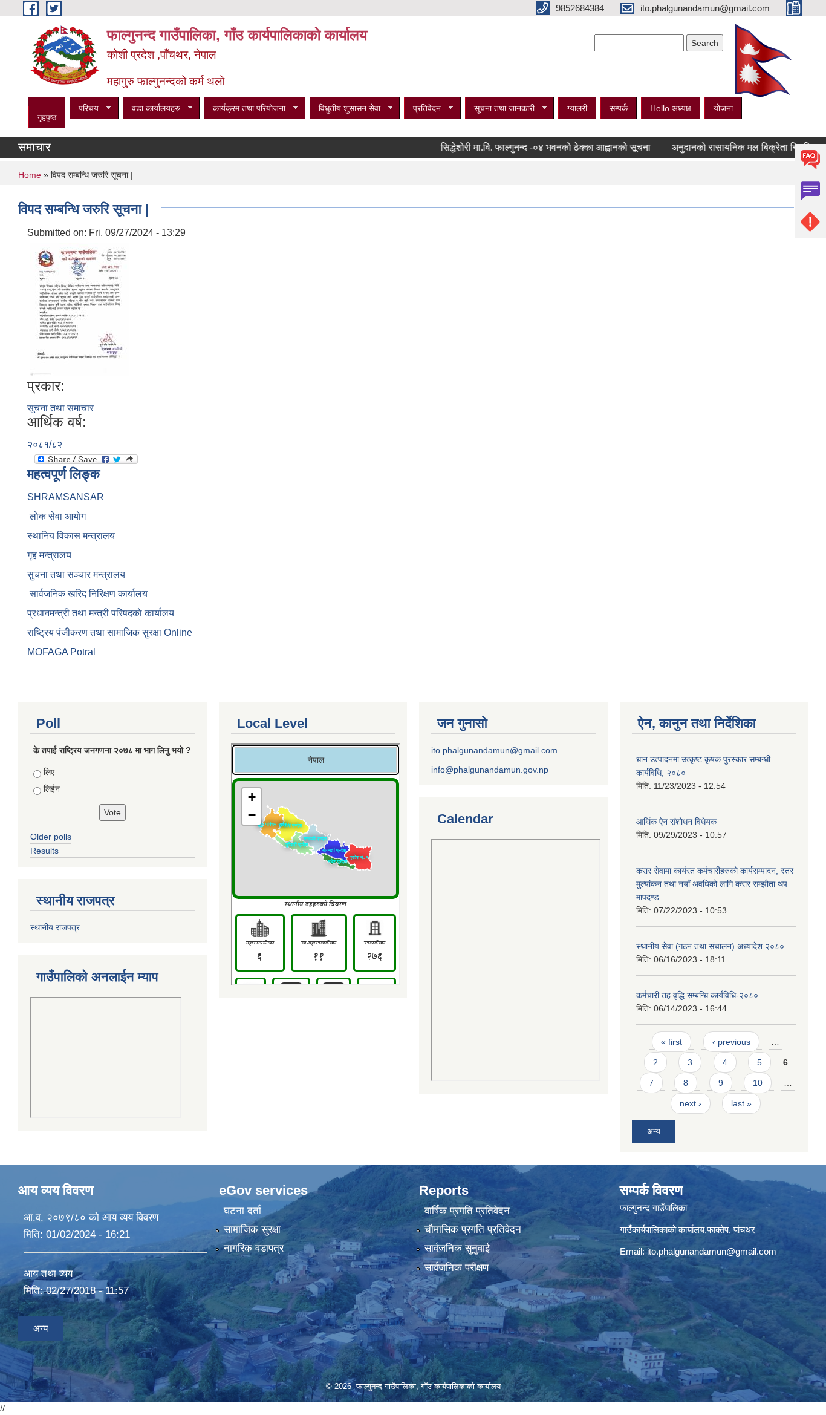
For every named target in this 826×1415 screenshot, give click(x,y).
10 (758, 1083)
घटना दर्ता (242, 1211)
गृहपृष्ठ (46, 117)
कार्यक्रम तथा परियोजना (244, 108)
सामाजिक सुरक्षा (252, 1229)
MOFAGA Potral (61, 652)
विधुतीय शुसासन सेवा (345, 108)
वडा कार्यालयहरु (151, 108)
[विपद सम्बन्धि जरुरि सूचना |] (79, 308)
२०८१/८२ (44, 444)
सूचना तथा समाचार (60, 408)
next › (690, 1103)
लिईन (52, 789)
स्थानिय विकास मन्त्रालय (71, 536)
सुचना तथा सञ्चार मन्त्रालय (76, 574)
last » (741, 1103)
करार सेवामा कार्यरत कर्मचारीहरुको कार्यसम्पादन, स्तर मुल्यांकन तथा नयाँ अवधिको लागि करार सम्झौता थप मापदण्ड (714, 884)
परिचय (84, 108)
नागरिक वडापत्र (254, 1248)
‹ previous (731, 1042)
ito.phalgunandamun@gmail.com (494, 750)
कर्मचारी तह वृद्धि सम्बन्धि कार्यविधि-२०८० (697, 995)
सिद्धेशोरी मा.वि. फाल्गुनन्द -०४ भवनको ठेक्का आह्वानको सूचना (524, 147)
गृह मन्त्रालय (49, 555)
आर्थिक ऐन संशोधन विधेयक (676, 821)
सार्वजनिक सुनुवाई (457, 1248)
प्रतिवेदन (422, 108)
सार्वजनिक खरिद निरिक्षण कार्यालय (87, 594)
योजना (723, 108)
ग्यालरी (577, 108)
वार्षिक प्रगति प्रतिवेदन (467, 1211)
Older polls (50, 836)
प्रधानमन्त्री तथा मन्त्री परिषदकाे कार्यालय (100, 613)
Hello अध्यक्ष (670, 108)
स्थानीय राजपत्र (55, 927)
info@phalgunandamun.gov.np (489, 769)
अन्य (653, 1131)
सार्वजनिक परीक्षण (456, 1267)
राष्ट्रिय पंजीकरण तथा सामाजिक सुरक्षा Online (109, 632)
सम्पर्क (619, 108)
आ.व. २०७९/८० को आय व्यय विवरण (91, 1217)
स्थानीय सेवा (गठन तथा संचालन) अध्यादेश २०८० (710, 946)
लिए (49, 772)
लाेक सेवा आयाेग (56, 516)
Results (44, 850)
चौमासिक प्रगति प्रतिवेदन (472, 1229)
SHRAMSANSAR (65, 497)
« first (671, 1042)
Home (29, 175)
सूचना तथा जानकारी (500, 108)
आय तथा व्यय (48, 1273)
